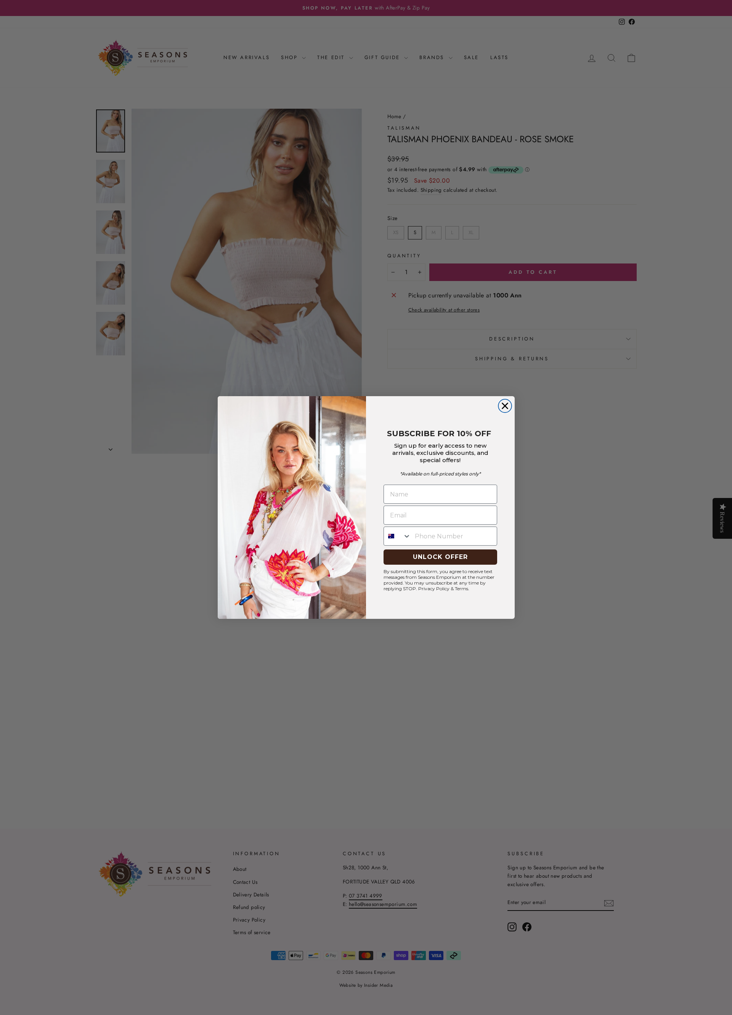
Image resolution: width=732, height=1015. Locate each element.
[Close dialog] (505, 406)
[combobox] (397, 536)
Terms (461, 588)
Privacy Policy (433, 588)
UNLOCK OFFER (440, 556)
